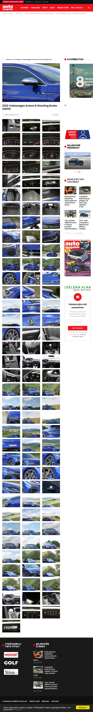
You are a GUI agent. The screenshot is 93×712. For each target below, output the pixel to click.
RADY (52, 7)
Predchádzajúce (11, 115)
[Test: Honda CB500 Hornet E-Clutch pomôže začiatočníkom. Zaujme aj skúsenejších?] (38, 685)
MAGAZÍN (35, 7)
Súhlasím (83, 707)
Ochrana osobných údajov (14, 701)
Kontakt (45, 2)
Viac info (18, 709)
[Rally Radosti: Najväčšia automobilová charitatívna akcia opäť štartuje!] (38, 654)
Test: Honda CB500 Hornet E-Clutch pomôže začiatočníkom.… (51, 685)
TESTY (45, 7)
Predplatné (29, 2)
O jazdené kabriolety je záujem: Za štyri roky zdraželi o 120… (45, 671)
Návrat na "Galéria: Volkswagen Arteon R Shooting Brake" (29, 59)
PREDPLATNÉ (62, 7)
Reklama (38, 2)
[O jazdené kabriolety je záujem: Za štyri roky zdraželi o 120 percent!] (38, 669)
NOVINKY (25, 7)
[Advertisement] (46, 32)
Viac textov (77, 7)
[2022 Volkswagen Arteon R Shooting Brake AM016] (11, 125)
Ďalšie (55, 115)
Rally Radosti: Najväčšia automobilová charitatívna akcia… (44, 656)
